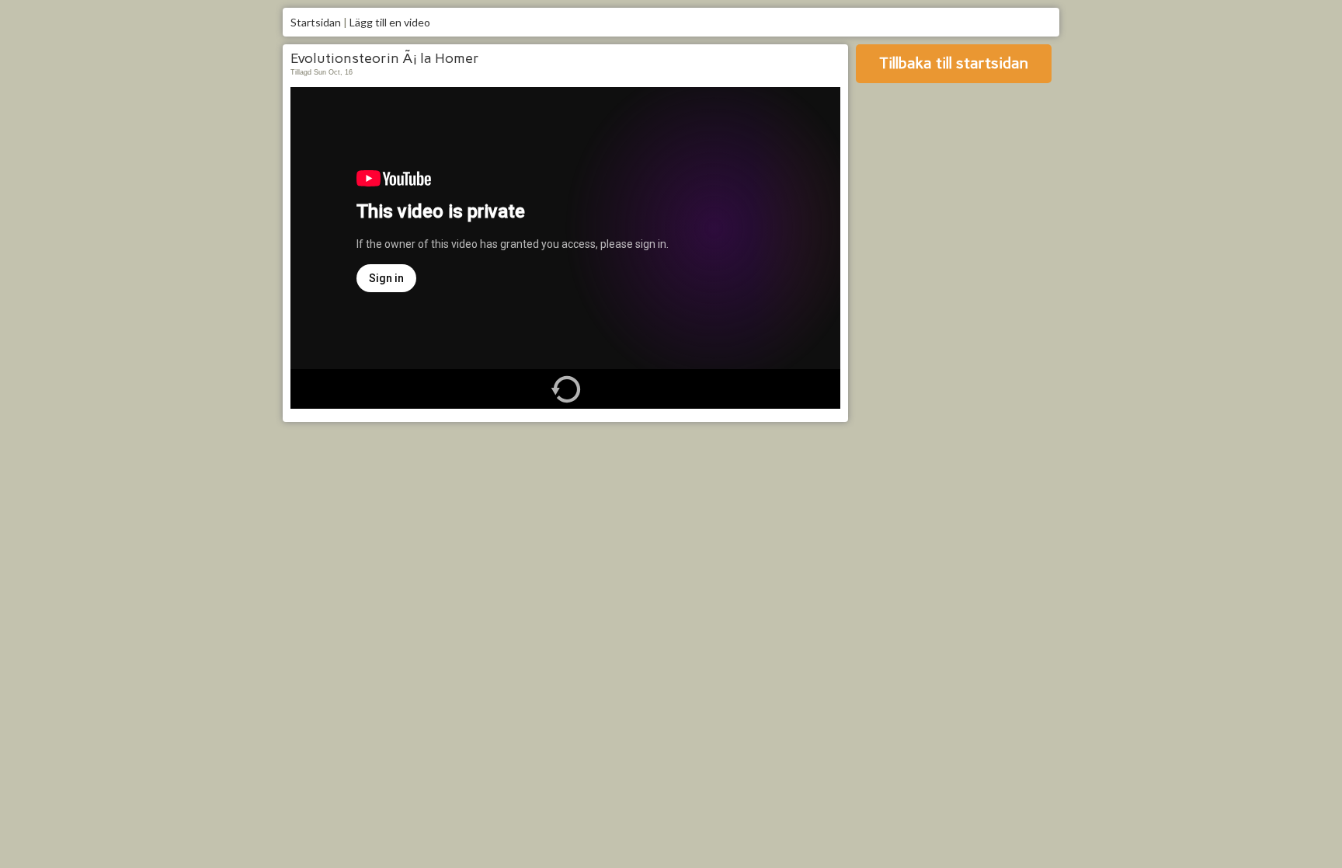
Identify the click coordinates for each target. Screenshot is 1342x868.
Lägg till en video (389, 22)
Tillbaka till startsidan (953, 63)
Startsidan (315, 22)
